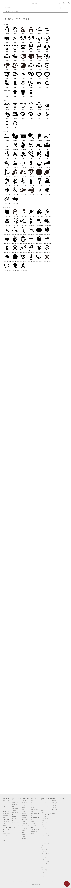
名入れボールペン (7, 811)
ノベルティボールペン (45, 823)
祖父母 (32, 821)
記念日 (23, 811)
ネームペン (43, 816)
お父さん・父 (34, 805)
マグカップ (5, 809)
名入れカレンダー (45, 876)
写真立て (5, 825)
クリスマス (24, 828)
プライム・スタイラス (45, 807)
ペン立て (43, 831)
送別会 (23, 832)
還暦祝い (24, 807)
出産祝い (24, 813)
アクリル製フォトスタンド (45, 858)
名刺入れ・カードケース (7, 822)
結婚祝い (24, 817)
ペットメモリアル (16, 825)
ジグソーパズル (6, 833)
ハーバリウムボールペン (45, 819)
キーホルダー (6, 819)
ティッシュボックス (7, 830)
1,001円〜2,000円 (54, 803)
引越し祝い (24, 819)
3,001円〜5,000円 (54, 807)
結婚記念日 (24, 815)
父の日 (23, 836)
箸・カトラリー (6, 813)
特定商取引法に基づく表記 (30, 881)
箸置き (42, 868)
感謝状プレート (6, 815)
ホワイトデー (25, 823)
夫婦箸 (4, 807)
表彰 (23, 809)
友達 (32, 827)
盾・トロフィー (44, 828)
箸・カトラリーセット (45, 836)
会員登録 (13, 881)
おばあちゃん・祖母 (35, 818)
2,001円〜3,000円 (54, 805)
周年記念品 (24, 803)
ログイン (6, 881)
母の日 (23, 834)
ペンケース (43, 826)
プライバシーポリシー (44, 881)
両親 (32, 811)
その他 (4, 840)
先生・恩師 (33, 825)
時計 (4, 817)
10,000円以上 (53, 813)
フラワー (5, 838)
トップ (4, 11)
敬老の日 (24, 800)
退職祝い (24, 830)
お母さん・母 (34, 807)
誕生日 (23, 805)
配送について (64, 881)
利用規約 (20, 881)
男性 (32, 800)
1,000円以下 (53, 800)
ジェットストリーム (7, 803)
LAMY (42, 810)
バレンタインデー (26, 826)
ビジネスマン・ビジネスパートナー (35, 830)
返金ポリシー (55, 881)
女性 (32, 803)
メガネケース (6, 800)
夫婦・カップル (34, 809)
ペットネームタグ (7, 827)
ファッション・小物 (45, 840)
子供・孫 (33, 823)
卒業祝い (24, 838)
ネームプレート (6, 836)
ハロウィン (24, 821)
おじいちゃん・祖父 (35, 814)
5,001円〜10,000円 (54, 810)
